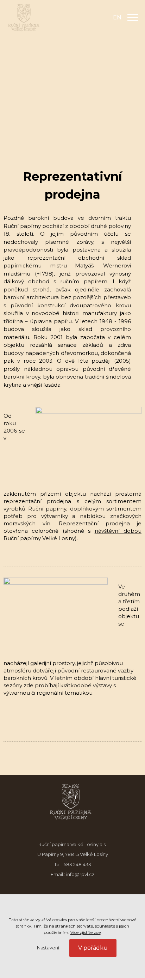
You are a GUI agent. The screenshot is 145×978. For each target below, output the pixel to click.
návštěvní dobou (118, 530)
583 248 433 (77, 864)
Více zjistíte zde (85, 932)
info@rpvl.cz (80, 874)
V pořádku (93, 947)
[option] (72, 75)
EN (117, 17)
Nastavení (48, 947)
